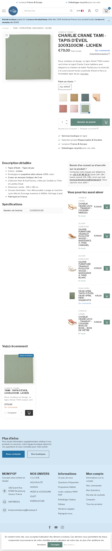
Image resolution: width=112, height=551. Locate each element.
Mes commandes (94, 485)
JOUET (33, 496)
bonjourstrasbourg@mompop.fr (85, 179)
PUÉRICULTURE (37, 501)
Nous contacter (13, 454)
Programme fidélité (67, 487)
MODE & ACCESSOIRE (40, 491)
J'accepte (55, 544)
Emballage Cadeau (67, 499)
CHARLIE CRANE (65, 32)
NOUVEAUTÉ (36, 482)
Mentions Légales (66, 509)
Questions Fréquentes (68, 482)
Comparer (12, 413)
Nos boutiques (38, 454)
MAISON (34, 487)
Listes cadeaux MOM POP (67, 493)
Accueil (5, 28)
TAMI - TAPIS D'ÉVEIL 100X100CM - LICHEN (32, 28)
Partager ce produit (88, 128)
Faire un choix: (66, 81)
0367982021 (14, 501)
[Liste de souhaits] (96, 11)
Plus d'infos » (69, 544)
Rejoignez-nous (65, 513)
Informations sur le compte (95, 479)
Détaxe (61, 504)
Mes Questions (93, 490)
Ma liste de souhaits (95, 495)
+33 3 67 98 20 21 (81, 174)
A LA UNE (34, 477)
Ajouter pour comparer (67, 128)
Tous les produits (94, 504)
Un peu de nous (65, 477)
